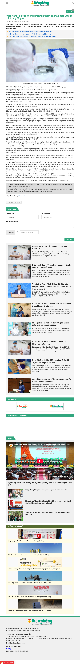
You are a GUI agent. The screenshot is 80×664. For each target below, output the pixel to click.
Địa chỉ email (45, 213)
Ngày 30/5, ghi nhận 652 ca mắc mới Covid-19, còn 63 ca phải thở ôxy (50, 361)
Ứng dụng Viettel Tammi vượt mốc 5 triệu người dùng (26, 541)
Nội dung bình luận (12, 221)
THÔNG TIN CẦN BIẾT (16, 526)
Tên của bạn (10, 213)
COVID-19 (17, 202)
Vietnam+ (22, 196)
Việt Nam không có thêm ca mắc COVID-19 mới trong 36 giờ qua (30, 34)
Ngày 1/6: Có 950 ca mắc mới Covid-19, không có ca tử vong (49, 342)
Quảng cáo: (13, 646)
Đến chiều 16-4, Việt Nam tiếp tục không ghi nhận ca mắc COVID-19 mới (32, 36)
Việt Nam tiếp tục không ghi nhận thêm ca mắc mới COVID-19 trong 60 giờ (39, 17)
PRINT (71, 11)
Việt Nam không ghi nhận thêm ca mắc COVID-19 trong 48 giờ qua (30, 31)
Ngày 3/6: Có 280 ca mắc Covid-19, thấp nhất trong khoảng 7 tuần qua (51, 305)
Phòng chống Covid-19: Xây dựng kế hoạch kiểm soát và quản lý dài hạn (50, 324)
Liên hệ (8, 649)
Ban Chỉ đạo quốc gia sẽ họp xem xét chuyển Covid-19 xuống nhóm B (51, 380)
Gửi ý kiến (69, 239)
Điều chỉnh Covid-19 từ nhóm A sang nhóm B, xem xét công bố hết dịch (51, 266)
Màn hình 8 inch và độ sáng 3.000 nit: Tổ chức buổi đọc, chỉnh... (30, 611)
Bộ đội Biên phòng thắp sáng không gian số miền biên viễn (46, 490)
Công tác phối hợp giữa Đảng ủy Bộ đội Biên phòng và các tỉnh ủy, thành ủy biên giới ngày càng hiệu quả (48, 502)
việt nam (10, 202)
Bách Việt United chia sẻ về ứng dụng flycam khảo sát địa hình (29, 583)
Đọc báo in (12, 399)
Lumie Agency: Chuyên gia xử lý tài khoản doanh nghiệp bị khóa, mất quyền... (34, 569)
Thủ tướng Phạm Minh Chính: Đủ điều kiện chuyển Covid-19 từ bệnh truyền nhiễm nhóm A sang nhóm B (51, 286)
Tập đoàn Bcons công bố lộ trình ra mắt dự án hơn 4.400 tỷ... (29, 555)
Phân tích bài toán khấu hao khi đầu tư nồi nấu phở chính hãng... (30, 597)
